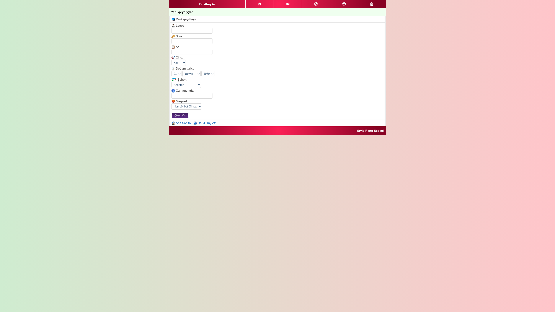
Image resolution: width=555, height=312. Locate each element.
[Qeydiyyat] (372, 4)
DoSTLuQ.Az (207, 123)
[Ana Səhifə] (260, 4)
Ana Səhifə (183, 123)
